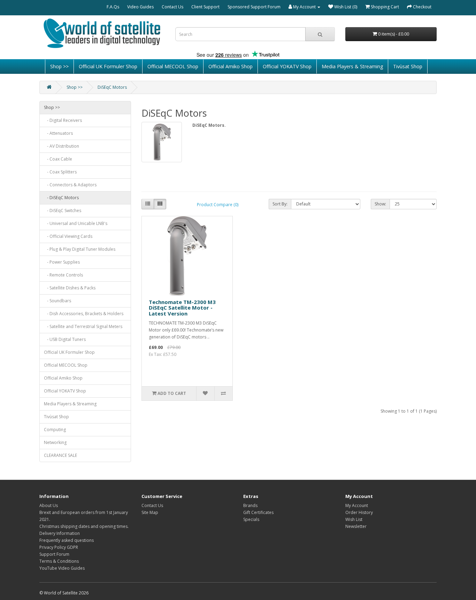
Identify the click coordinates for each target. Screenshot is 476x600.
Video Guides (140, 7)
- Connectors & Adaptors (70, 185)
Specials (251, 519)
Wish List (353, 519)
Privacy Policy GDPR (58, 547)
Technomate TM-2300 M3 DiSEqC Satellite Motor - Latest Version (182, 307)
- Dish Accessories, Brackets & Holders (83, 314)
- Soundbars (57, 301)
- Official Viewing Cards (68, 236)
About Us (48, 505)
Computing (55, 430)
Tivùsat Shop (407, 66)
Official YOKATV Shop (287, 66)
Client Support (205, 7)
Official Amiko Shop (230, 66)
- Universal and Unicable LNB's (75, 223)
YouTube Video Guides (62, 568)
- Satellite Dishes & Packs (69, 288)
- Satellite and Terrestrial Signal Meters (83, 326)
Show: (380, 204)
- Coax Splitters (60, 172)
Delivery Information (59, 533)
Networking (55, 442)
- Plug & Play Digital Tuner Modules (79, 249)
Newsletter (356, 526)
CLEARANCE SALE (60, 455)
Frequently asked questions (66, 540)
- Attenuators (58, 133)
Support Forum (54, 554)
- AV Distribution (61, 146)
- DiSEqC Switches (62, 210)
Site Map (149, 512)
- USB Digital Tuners (65, 339)
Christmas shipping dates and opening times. (84, 526)
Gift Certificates (258, 512)
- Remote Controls (63, 275)
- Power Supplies (62, 262)
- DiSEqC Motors (61, 198)
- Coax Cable (58, 159)
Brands (250, 505)
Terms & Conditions (59, 561)
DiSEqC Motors (112, 87)
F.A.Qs (113, 7)
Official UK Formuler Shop (108, 66)
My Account (356, 505)
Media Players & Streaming (352, 66)
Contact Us (172, 7)
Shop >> (59, 66)
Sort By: (279, 204)
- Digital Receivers (63, 120)
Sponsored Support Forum (254, 7)
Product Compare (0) (217, 205)
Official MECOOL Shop (172, 66)
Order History (359, 512)
